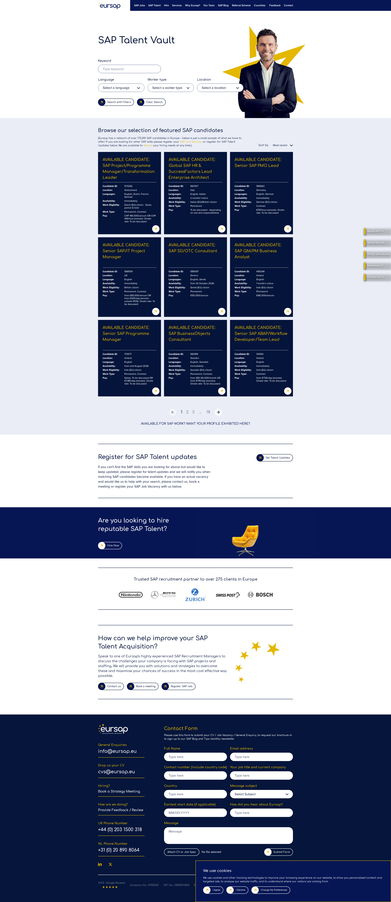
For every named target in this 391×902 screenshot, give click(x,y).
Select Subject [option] (245, 794)
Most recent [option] (280, 145)
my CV (375, 265)
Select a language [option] (116, 87)
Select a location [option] (214, 87)
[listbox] (121, 88)
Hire (166, 5)
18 (208, 412)
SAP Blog (223, 5)
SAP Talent (154, 5)
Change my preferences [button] (274, 890)
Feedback (275, 5)
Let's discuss (378, 254)
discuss (147, 145)
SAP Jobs (139, 5)
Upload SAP (375, 231)
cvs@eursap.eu (116, 771)
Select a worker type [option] (167, 87)
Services (177, 5)
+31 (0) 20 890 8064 (118, 850)
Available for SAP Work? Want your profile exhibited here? (195, 423)
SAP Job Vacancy (191, 141)
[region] (212, 5)
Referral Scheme (241, 5)
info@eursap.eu (117, 751)
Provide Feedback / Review (120, 810)
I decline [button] (240, 890)
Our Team (209, 5)
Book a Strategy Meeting (119, 791)
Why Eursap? (192, 5)
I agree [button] (216, 890)
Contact (288, 5)
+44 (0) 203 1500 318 (120, 829)
